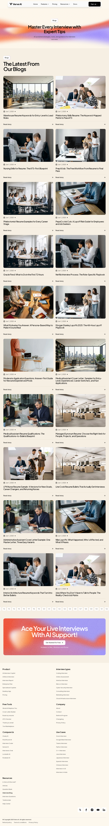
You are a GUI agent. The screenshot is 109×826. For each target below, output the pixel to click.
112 (4, 609)
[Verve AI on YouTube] (98, 809)
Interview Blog (7, 793)
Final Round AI (7, 740)
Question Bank (7, 789)
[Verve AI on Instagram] (92, 809)
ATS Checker (7, 719)
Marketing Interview (62, 695)
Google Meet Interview (63, 740)
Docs (75, 4)
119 (39, 609)
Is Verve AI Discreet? (9, 782)
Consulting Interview (63, 691)
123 (59, 609)
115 (19, 609)
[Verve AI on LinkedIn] (104, 809)
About (58, 708)
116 (24, 609)
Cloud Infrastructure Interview (66, 698)
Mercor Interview (61, 684)
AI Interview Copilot (9, 673)
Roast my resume (8, 715)
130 (96, 609)
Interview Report (8, 680)
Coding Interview (61, 673)
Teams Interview (61, 743)
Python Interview (61, 747)
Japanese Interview (62, 758)
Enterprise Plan (7, 684)
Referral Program (61, 715)
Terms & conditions (20, 822)
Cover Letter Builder (9, 712)
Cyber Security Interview (64, 687)
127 (80, 609)
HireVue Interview (62, 680)
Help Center (6, 804)
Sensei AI (6, 747)
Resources (64, 4)
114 (14, 609)
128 (86, 609)
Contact (59, 712)
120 (44, 609)
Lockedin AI (6, 754)
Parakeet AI (6, 758)
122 (54, 609)
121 (49, 609)
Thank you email (8, 723)
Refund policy (7, 822)
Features (44, 4)
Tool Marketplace (8, 726)
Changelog (60, 719)
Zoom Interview (61, 736)
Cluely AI (5, 736)
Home (35, 4)
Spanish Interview (62, 761)
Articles (5, 785)
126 (75, 609)
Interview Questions (9, 796)
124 (65, 609)
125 (70, 609)
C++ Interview (61, 750)
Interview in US (61, 768)
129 (91, 609)
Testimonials (7, 800)
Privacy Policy (60, 723)
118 (34, 609)
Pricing (54, 4)
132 (107, 609)
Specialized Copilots (9, 687)
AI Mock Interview (8, 677)
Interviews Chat (8, 750)
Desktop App (7, 691)
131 (102, 609)
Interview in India (61, 772)
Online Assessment (62, 677)
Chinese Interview (62, 765)
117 (29, 609)
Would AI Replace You (10, 708)
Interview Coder (8, 743)
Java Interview (61, 754)
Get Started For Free (53, 642)
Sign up (93, 4)
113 (9, 609)
